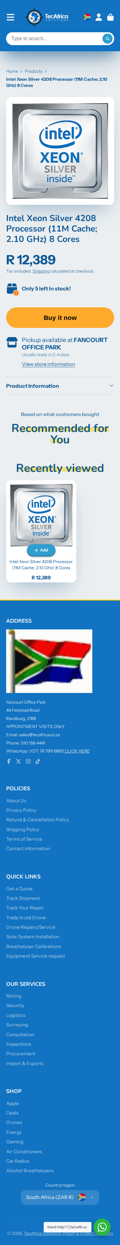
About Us (16, 800)
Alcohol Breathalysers (30, 1170)
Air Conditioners (24, 1151)
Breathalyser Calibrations (33, 946)
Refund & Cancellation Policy (37, 820)
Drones (14, 1122)
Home (12, 71)
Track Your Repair (25, 908)
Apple (12, 1103)
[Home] (46, 17)
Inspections (18, 1044)
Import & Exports (24, 1063)
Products (33, 71)
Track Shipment (23, 898)
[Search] (107, 38)
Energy (14, 1132)
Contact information (28, 848)
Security (15, 1005)
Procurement (20, 1053)
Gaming (14, 1142)
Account (98, 17)
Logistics (15, 1015)
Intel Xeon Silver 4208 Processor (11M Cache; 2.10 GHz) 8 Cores (41, 531)
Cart (110, 17)
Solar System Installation (32, 937)
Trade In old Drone (26, 917)
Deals (12, 1113)
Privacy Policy (21, 810)
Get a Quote (19, 889)
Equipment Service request (35, 956)
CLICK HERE (77, 751)
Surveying (17, 1025)
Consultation (20, 1034)
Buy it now (60, 317)
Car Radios (17, 1161)
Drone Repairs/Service (30, 927)
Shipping (41, 271)
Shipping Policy (22, 829)
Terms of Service (24, 839)
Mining (13, 996)
